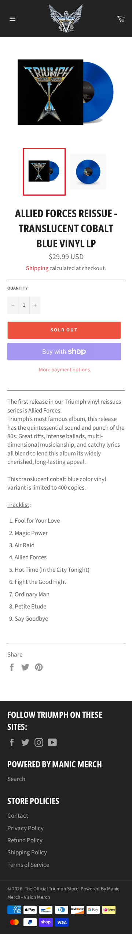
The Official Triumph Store (51, 888)
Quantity (17, 288)
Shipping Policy (27, 852)
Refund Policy (25, 840)
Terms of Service (28, 865)
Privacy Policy (25, 828)
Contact (17, 815)
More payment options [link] (64, 370)
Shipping (37, 268)
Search (16, 779)
